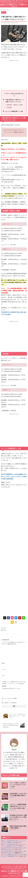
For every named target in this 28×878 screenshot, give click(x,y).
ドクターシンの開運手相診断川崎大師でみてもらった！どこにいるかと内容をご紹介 (18, 806)
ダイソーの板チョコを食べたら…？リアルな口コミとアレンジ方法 (18, 784)
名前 (3, 663)
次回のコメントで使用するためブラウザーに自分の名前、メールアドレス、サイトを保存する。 (13, 682)
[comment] (12, 622)
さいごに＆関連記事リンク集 (14, 111)
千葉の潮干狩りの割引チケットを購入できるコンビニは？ (14, 100)
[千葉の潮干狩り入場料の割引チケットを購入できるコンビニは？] (15, 617)
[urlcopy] (15, 622)
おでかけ (4, 627)
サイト (3, 675)
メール (4, 669)
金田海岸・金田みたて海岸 (15, 105)
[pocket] (12, 617)
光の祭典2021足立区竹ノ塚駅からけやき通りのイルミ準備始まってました (18, 817)
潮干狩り (5, 630)
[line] (23, 617)
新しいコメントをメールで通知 (9, 698)
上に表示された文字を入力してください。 (12, 688)
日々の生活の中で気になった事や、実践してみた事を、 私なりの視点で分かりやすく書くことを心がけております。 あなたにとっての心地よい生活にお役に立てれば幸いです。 (14, 867)
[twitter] (4, 617)
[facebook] (8, 617)
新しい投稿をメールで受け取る (9, 702)
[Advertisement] (14, 75)
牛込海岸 (9, 107)
